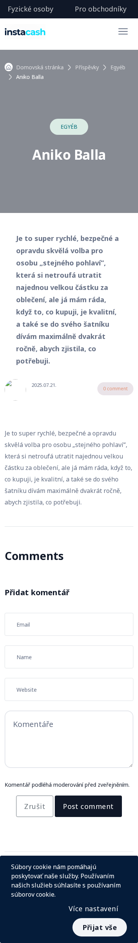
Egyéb (117, 67)
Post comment (88, 806)
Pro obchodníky (101, 8)
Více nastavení (93, 908)
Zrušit (34, 806)
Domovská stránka (40, 67)
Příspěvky (87, 67)
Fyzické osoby (30, 8)
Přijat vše (99, 927)
